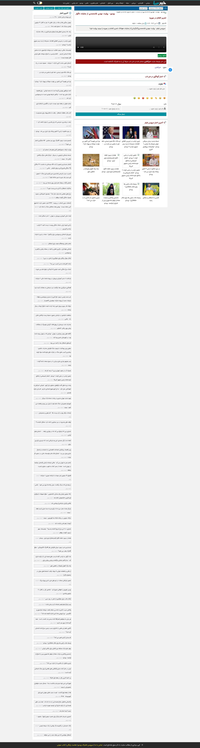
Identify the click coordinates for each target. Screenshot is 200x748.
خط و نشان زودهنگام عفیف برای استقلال (59, 244)
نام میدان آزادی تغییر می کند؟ (62, 637)
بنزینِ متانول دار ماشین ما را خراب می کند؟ (91, 199)
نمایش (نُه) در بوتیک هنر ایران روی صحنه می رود (57, 183)
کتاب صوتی (61, 745)
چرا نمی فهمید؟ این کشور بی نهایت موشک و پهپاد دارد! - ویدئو (91, 144)
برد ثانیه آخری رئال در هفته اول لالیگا (60, 678)
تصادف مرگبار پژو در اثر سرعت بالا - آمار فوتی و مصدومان (55, 413)
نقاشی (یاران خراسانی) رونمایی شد (61, 503)
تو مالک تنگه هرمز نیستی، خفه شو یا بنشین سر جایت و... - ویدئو (111, 144)
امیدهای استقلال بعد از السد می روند (60, 343)
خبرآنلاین (158, 67)
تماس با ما (66, 3)
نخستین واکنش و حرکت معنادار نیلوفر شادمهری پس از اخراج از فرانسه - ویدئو (111, 200)
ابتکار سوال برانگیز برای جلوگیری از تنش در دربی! (57, 258)
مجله (127, 3)
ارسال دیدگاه (121, 114)
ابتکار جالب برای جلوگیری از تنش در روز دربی (58, 599)
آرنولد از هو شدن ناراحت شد (63, 523)
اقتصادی (140, 3)
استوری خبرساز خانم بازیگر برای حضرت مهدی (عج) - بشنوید (54, 716)
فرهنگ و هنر (119, 3)
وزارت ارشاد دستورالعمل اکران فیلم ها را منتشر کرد (57, 150)
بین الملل (110, 3)
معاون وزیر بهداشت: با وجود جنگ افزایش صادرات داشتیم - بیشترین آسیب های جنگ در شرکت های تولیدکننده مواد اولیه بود (53, 352)
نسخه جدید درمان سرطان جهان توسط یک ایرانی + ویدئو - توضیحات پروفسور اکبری (151, 145)
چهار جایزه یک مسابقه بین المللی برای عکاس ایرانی (56, 648)
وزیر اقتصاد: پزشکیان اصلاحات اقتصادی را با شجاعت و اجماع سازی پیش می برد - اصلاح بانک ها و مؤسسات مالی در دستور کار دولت (52, 453)
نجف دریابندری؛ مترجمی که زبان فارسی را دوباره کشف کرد (54, 122)
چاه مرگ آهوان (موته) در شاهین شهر (91, 170)
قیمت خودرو (39, 8)
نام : (164, 104)
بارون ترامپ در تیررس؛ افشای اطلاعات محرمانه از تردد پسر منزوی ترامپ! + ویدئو (131, 144)
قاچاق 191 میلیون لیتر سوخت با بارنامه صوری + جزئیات (55, 476)
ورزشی (134, 3)
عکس (86, 3)
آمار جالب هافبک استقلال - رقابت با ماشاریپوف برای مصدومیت (53, 113)
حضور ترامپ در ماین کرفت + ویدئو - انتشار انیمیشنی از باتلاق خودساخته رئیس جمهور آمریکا (131, 174)
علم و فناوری (94, 3)
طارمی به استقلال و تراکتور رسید (151, 199)
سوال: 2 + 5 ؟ (116, 104)
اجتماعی (102, 3)
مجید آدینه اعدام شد (65, 711)
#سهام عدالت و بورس (156, 8)
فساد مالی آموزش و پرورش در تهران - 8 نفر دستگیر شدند (55, 216)
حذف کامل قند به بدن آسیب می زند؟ (60, 264)
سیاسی (148, 3)
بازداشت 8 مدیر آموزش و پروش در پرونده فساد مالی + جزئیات (53, 278)
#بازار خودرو (143, 8)
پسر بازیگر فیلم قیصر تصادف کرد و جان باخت (58, 604)
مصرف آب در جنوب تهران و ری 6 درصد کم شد (58, 371)
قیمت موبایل (49, 8)
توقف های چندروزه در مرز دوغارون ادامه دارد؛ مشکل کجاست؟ (53, 422)
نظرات (160, 84)
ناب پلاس (75, 3)
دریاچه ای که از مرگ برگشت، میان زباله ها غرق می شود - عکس (53, 485)
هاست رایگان (71, 745)
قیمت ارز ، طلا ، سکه (63, 8)
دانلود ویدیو (162, 55)
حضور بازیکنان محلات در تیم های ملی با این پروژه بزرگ (55, 580)
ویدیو (81, 3)
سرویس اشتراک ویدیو (85, 745)
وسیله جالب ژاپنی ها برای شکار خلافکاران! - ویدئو (131, 199)
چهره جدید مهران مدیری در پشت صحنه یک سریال (56, 398)
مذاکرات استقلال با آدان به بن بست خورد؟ (59, 188)
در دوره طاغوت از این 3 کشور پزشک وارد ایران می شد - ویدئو (151, 172)
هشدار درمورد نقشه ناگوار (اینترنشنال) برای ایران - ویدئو (111, 170)
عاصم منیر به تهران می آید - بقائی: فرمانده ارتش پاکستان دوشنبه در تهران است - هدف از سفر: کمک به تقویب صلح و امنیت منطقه (52, 466)
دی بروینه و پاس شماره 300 (63, 17)
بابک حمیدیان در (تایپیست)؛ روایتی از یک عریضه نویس (55, 726)
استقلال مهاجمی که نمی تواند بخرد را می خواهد (57, 735)
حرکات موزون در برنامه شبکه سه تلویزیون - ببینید (57, 518)
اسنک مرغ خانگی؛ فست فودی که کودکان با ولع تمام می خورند (53, 269)
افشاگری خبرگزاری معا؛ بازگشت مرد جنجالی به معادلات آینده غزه (53, 288)
